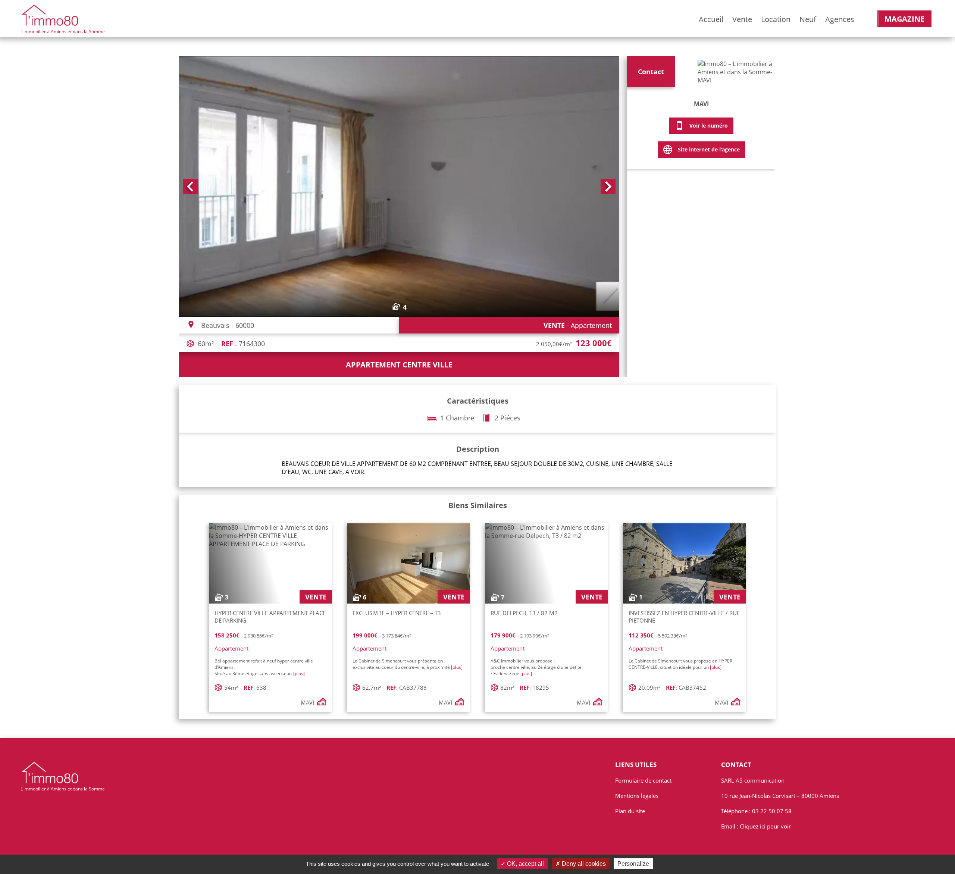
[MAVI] (735, 74)
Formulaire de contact (643, 780)
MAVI (701, 104)
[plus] (299, 673)
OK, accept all (524, 864)
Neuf (807, 19)
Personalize (633, 864)
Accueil (711, 19)
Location (775, 19)
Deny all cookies (583, 864)
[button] (190, 186)
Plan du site (630, 811)
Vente (742, 19)
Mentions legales (636, 795)
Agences (839, 19)
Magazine (904, 19)
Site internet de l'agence (709, 149)
